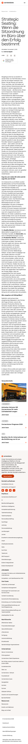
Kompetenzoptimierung (8, 509)
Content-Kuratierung (7, 596)
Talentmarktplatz (6, 516)
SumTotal (4, 550)
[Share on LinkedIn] (11, 55)
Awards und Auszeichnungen (10, 695)
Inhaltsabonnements (7, 544)
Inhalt (3, 541)
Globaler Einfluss (6, 691)
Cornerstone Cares (7, 679)
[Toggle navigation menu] (24, 3)
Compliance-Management (9, 588)
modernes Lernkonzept (8, 584)
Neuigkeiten (5, 682)
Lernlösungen (5, 531)
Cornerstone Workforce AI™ (9, 497)
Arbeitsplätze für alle (8, 615)
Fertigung (4, 635)
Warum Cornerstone (7, 652)
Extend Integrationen (8, 562)
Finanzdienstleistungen (8, 626)
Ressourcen (5, 11)
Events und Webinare (8, 707)
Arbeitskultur (12, 11)
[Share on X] (14, 55)
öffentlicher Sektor (7, 623)
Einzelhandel (5, 641)
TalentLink (4, 553)
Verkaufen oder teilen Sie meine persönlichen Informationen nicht (11, 740)
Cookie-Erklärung (7, 735)
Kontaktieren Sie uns (7, 484)
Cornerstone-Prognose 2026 (11, 420)
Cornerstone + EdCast (8, 673)
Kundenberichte (6, 666)
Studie (8, 340)
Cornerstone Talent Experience (10, 658)
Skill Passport (5, 556)
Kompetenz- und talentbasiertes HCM (12, 578)
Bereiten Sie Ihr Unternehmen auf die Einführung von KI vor (13, 434)
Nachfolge (4, 522)
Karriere (4, 685)
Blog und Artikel (6, 710)
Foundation (5, 676)
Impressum (5, 723)
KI (2, 500)
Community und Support (9, 487)
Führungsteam (6, 655)
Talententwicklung (7, 512)
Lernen (3, 534)
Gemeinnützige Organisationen (10, 644)
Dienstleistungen (6, 559)
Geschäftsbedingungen (9, 731)
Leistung (4, 525)
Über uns (4, 669)
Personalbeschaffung (8, 519)
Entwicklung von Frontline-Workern (11, 602)
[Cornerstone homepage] (14, 456)
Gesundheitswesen (7, 629)
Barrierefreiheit (6, 698)
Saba (3, 547)
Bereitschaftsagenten (8, 503)
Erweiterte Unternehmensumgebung (12, 537)
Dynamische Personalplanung (10, 599)
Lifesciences (5, 632)
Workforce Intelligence (8, 506)
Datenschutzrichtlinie (8, 727)
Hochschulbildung (7, 638)
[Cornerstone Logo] (8, 3)
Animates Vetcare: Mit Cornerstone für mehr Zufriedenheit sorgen (14, 384)
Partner (4, 688)
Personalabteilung (7, 528)
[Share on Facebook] (7, 55)
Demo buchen (8, 476)
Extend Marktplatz (7, 566)
